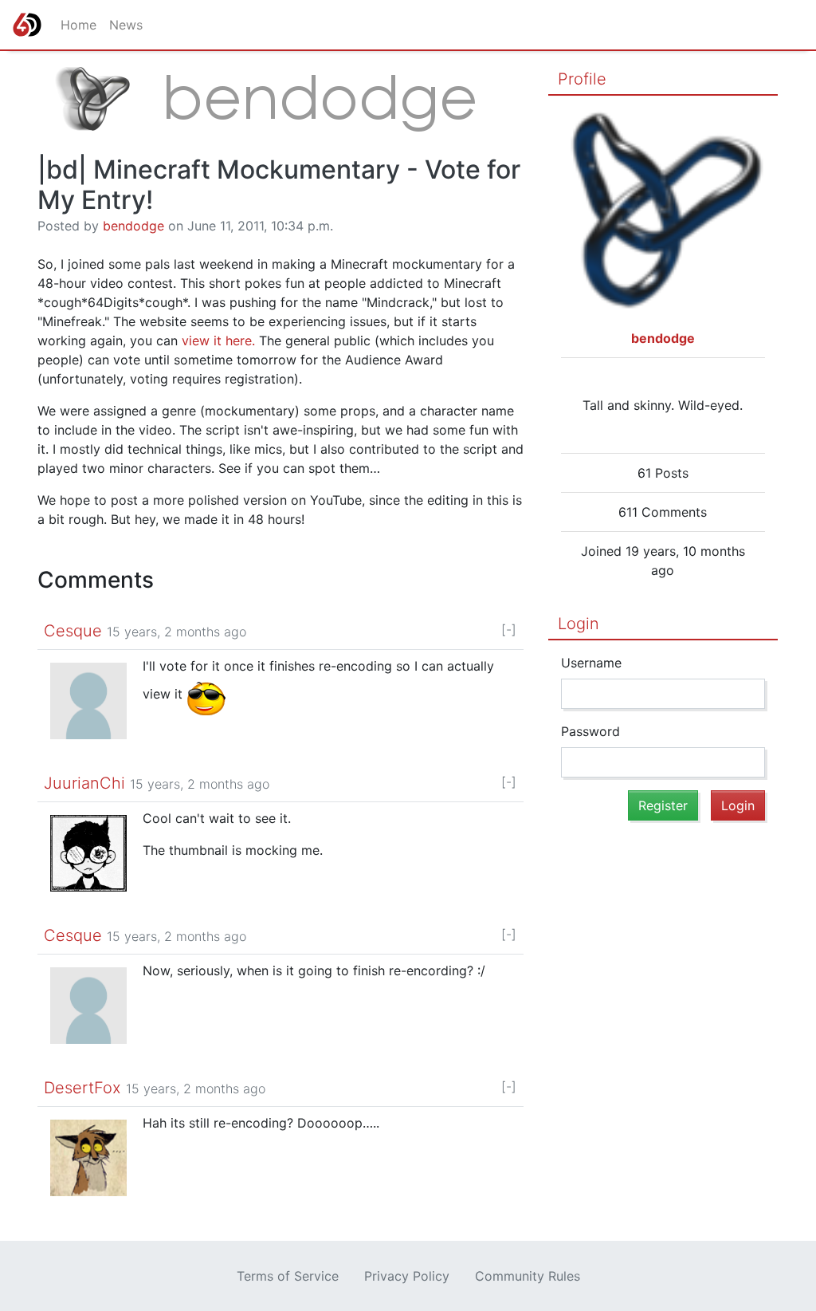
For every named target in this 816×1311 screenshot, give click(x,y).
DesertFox (82, 1087)
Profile (582, 79)
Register (663, 805)
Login (578, 623)
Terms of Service (288, 1276)
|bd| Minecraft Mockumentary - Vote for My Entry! (278, 184)
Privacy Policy (406, 1276)
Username (591, 663)
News (126, 25)
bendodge (133, 226)
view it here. (218, 340)
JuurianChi (84, 783)
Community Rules (527, 1276)
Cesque (73, 630)
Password (590, 731)
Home (78, 25)
